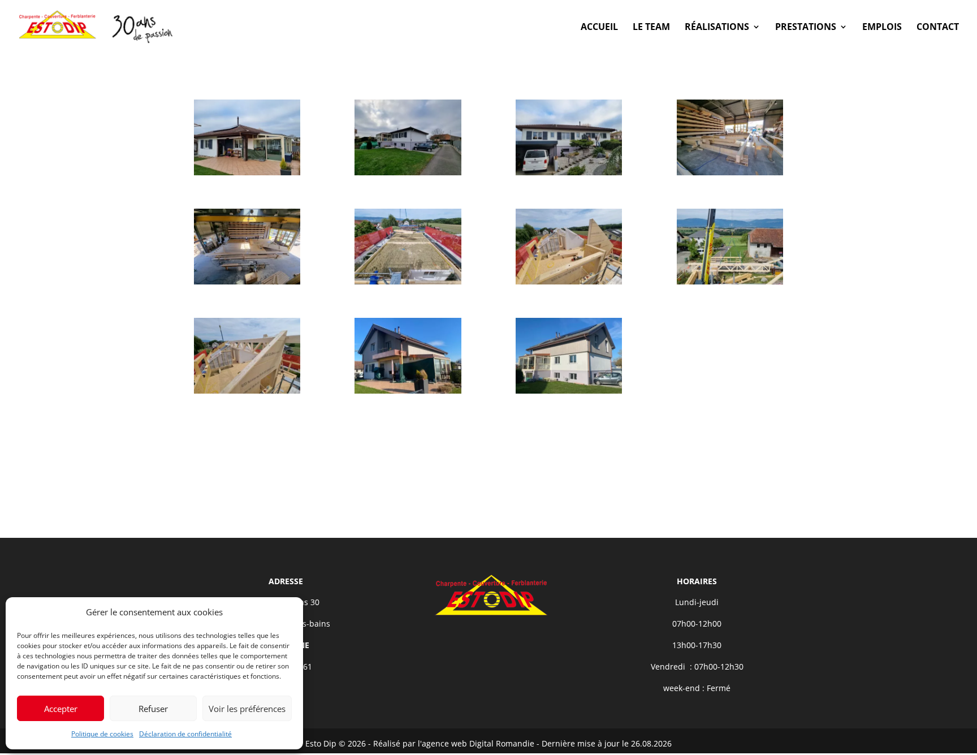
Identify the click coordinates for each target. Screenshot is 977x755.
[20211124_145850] (408, 175)
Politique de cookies (102, 734)
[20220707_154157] (247, 284)
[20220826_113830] (730, 284)
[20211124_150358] (569, 175)
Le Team (651, 28)
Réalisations (717, 28)
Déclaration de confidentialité (185, 734)
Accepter (60, 708)
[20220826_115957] (247, 393)
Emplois (882, 28)
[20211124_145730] (247, 175)
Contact (938, 28)
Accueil (599, 28)
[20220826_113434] (569, 284)
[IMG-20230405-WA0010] (569, 393)
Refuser (153, 708)
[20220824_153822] (408, 284)
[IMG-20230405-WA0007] (408, 393)
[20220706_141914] (730, 175)
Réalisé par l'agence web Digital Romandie (453, 743)
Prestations (805, 28)
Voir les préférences (247, 708)
